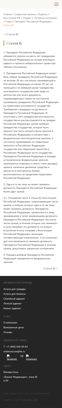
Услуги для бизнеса (14, 293)
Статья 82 (50, 268)
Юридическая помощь (17, 282)
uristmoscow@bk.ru (14, 351)
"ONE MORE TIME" (30, 400)
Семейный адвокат (14, 298)
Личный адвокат (12, 303)
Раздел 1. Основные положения (40, 18)
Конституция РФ (11, 18)
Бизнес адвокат (12, 308)
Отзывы (7, 332)
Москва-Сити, (11, 372)
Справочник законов (25, 14)
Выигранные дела (13, 327)
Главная (7, 14)
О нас (7, 316)
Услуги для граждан (14, 289)
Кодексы (42, 14)
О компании (10, 322)
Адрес (7, 366)
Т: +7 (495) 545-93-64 (15, 346)
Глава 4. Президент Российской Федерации (28, 21)
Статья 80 (12, 34)
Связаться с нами (14, 340)
